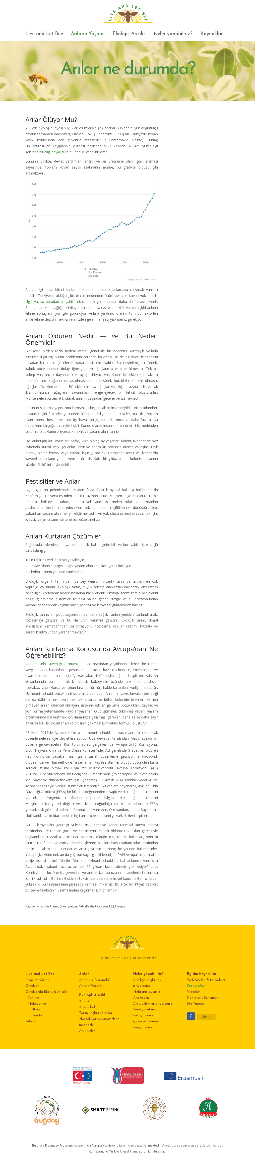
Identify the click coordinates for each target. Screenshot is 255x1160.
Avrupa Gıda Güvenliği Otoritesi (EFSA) (57, 663)
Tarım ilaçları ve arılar (95, 1013)
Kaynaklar (211, 34)
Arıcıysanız (141, 998)
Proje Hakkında (37, 980)
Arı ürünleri (87, 1031)
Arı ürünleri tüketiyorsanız (152, 1004)
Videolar (193, 992)
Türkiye (33, 998)
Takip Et (206, 1016)
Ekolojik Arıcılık (129, 34)
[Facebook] (191, 1016)
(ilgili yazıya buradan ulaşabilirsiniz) (54, 301)
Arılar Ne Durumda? (95, 980)
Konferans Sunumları (203, 998)
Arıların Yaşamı (88, 34)
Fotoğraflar (196, 986)
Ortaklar (32, 986)
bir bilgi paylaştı (51, 152)
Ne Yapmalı (196, 1004)
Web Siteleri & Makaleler (206, 980)
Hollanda (35, 1015)
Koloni (84, 1001)
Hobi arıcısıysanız (146, 992)
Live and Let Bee (44, 34)
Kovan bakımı (89, 1007)
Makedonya (37, 1004)
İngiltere (34, 1009)
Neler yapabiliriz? (173, 34)
